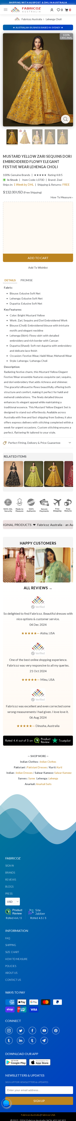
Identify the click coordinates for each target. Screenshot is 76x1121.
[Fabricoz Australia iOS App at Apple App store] (39, 1067)
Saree (31, 778)
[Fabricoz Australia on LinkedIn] (21, 1040)
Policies (10, 966)
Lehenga (22, 360)
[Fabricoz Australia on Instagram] (10, 1030)
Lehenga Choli (54, 19)
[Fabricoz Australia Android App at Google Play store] (17, 1067)
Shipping (10, 945)
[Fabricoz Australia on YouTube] (45, 1030)
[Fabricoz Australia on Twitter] (21, 1030)
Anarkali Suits (43, 784)
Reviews (10, 879)
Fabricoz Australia (32, 19)
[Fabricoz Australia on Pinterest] (57, 1030)
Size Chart (12, 952)
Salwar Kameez (63, 772)
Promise (26, 280)
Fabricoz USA (48, 1114)
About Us (11, 972)
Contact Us (13, 979)
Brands (10, 872)
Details (10, 280)
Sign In (9, 865)
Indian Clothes (48, 761)
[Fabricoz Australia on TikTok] (33, 1040)
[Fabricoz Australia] (26, 9)
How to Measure (16, 959)
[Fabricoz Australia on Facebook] (33, 1030)
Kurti (59, 767)
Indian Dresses (24, 772)
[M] (6, 10)
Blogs (9, 886)
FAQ (7, 938)
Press (8, 893)
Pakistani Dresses (37, 767)
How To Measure (62, 197)
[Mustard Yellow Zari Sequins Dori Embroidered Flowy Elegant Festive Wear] (38, 79)
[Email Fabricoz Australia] (45, 1040)
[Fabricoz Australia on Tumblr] (10, 1040)
